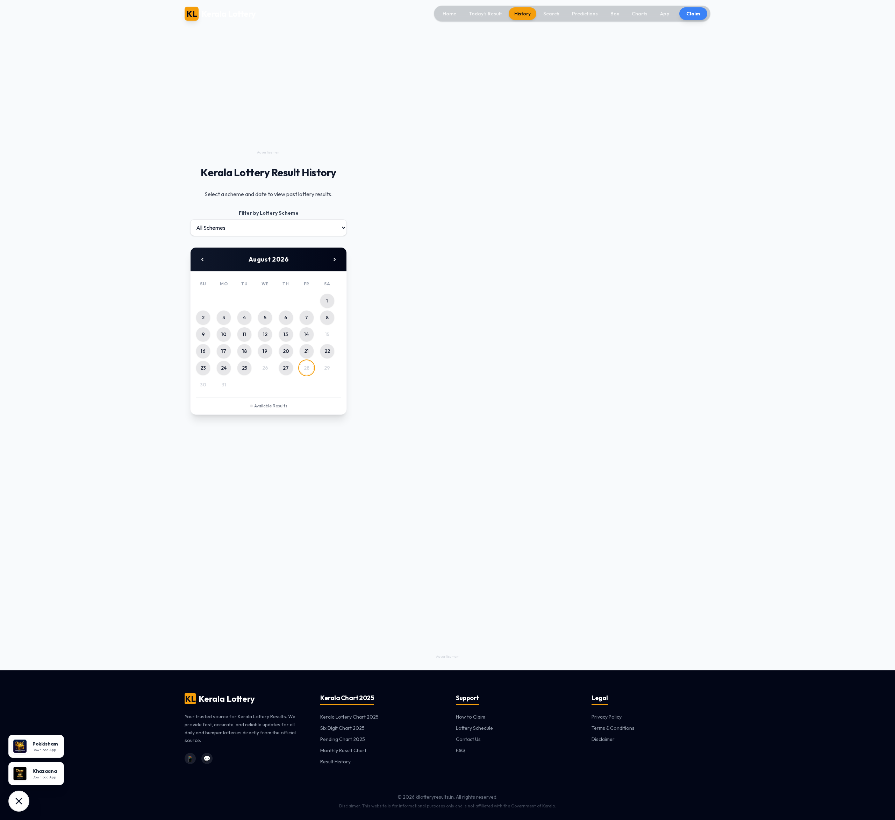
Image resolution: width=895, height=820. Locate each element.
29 (327, 368)
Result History (335, 761)
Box (614, 13)
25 (244, 368)
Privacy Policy (607, 717)
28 (306, 368)
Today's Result (485, 13)
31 (224, 385)
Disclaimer (603, 739)
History (522, 13)
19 (265, 351)
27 (286, 368)
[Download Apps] (18, 801)
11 (244, 334)
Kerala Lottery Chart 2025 (349, 717)
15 (327, 334)
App (665, 13)
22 (327, 351)
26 (265, 368)
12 (265, 334)
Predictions (585, 13)
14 (306, 334)
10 (224, 334)
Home (449, 13)
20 (286, 351)
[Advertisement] (268, 99)
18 (244, 351)
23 (203, 368)
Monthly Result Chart (343, 750)
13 (286, 334)
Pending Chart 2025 (342, 739)
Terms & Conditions (613, 728)
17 (223, 351)
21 (306, 351)
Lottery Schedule (474, 728)
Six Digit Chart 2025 (342, 728)
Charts (639, 13)
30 (203, 385)
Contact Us (468, 739)
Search (551, 13)
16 (203, 351)
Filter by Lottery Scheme (269, 213)
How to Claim (470, 717)
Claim (693, 13)
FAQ (460, 750)
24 (224, 368)
